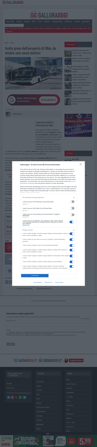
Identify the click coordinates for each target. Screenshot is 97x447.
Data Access (48, 282)
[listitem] (48, 197)
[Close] (81, 165)
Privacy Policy (59, 282)
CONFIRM (34, 275)
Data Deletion (38, 282)
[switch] (72, 201)
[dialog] (48, 223)
